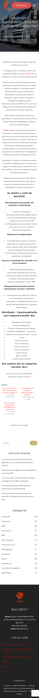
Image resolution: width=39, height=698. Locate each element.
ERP (28, 36)
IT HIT (23, 681)
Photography (7, 549)
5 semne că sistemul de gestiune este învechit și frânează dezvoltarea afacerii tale (18, 496)
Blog (5, 662)
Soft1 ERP (30, 74)
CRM (3, 526)
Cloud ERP (6, 517)
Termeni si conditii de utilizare (15, 644)
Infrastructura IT (8, 545)
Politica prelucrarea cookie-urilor (16, 657)
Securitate (6, 554)
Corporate (6, 521)
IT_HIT (20, 36)
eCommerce (6, 531)
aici (29, 377)
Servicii (5, 666)
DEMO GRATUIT (21, 5)
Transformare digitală (11, 568)
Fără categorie (7, 540)
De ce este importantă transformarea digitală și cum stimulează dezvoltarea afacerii (17, 462)
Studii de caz (7, 563)
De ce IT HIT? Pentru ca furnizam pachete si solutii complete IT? (9, 390)
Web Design (6, 573)
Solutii (4, 559)
